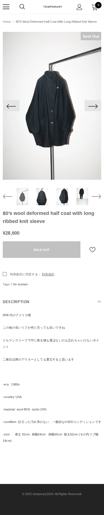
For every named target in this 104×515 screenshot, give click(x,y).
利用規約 (48, 274)
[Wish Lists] (92, 249)
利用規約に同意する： (25, 274)
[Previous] (11, 105)
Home (7, 21)
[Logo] (53, 6)
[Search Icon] (22, 7)
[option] (52, 106)
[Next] (93, 105)
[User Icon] (79, 7)
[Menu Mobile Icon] (6, 7)
